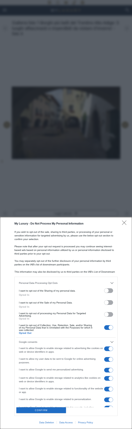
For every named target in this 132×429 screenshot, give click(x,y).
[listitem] (66, 283)
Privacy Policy (85, 422)
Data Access (66, 422)
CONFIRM (41, 410)
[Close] (125, 224)
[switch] (108, 290)
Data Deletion (46, 422)
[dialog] (66, 323)
